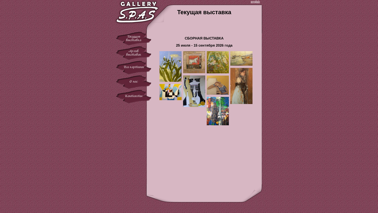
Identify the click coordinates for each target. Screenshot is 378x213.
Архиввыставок (133, 53)
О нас (133, 81)
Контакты (133, 96)
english (255, 1)
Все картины (133, 67)
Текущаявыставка (133, 38)
